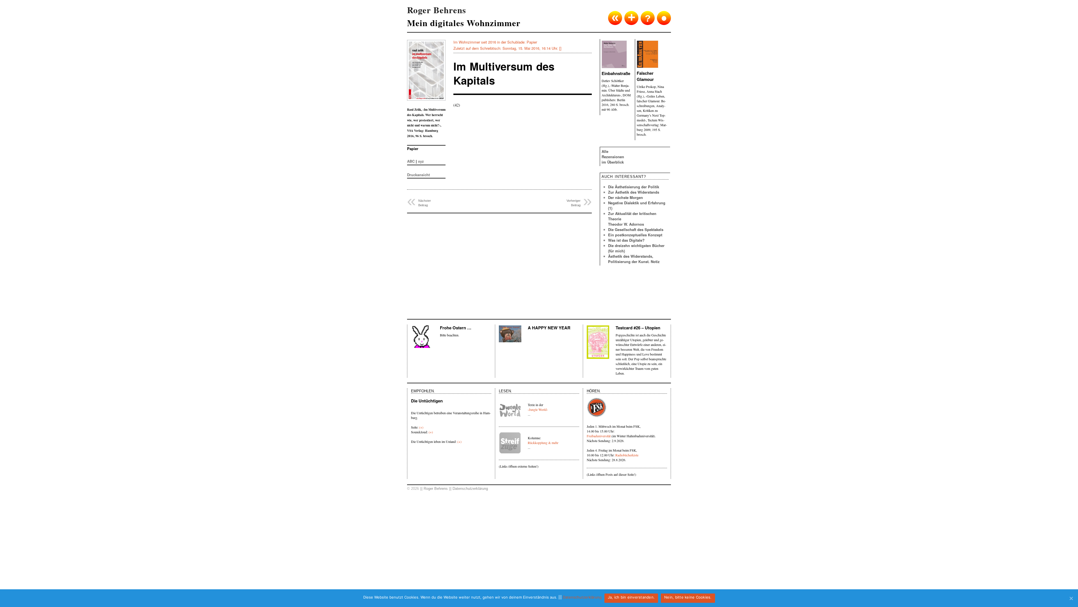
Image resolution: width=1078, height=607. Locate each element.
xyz (421, 161)
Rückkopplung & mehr (543, 442)
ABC (411, 161)
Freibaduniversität (599, 436)
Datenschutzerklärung (470, 488)
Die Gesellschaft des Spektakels (635, 229)
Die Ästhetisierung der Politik (633, 186)
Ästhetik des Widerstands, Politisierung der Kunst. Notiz (634, 258)
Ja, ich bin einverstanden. (631, 597)
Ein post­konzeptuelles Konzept (635, 234)
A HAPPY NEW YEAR (549, 328)
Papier (532, 42)
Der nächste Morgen (625, 197)
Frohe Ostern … (455, 328)
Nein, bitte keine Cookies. (688, 597)
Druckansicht (418, 174)
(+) (421, 427)
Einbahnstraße (616, 73)
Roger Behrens (436, 488)
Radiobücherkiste (626, 455)
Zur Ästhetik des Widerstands (633, 192)
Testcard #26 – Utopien (638, 328)
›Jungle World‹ (538, 409)
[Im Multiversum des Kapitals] (429, 73)
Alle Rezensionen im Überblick (613, 157)
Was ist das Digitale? (626, 240)
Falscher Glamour (645, 76)
